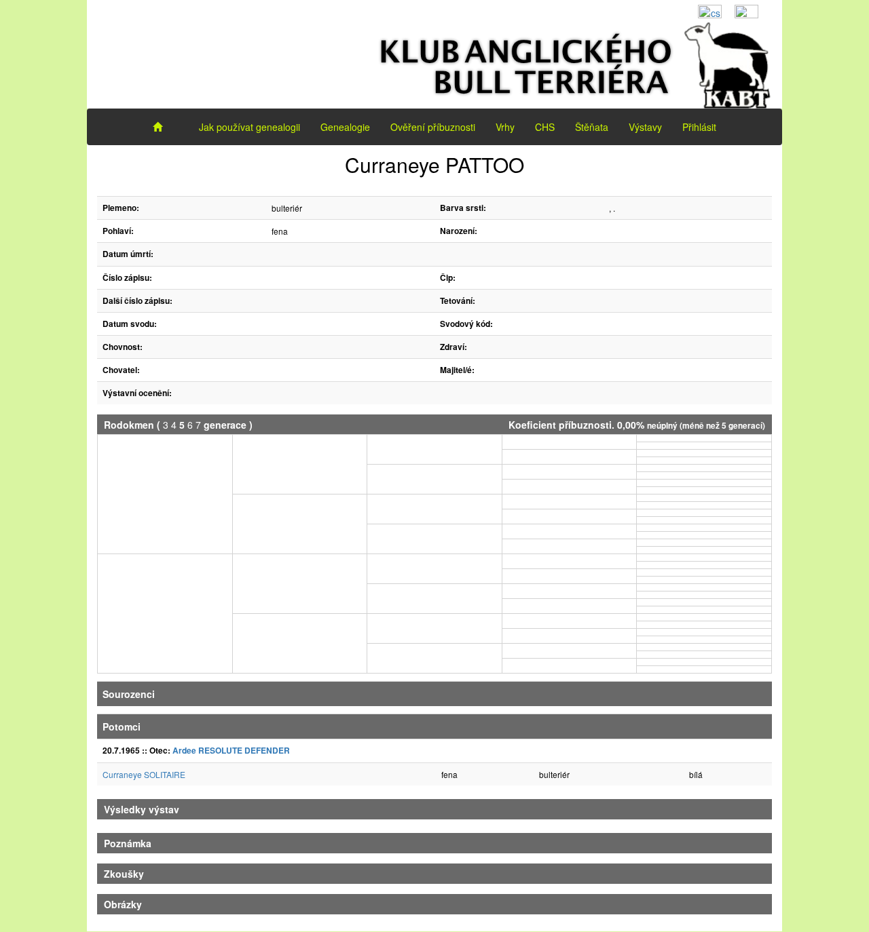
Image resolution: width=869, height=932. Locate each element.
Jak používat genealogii (249, 127)
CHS (545, 127)
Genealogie (345, 127)
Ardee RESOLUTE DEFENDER (231, 750)
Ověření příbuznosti (432, 127)
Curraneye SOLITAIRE (144, 774)
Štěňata (591, 127)
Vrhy (505, 127)
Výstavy (645, 127)
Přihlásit (699, 127)
